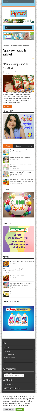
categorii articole (9, 373)
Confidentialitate (9, 354)
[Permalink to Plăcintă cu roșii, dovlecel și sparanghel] (6, 266)
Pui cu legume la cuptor (17, 276)
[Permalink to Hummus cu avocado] (6, 296)
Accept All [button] (20, 409)
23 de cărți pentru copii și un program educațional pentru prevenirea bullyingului (21, 285)
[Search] (32, 1)
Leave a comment (21, 72)
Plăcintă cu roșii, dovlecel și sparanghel (22, 261)
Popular (8, 146)
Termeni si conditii (9, 357)
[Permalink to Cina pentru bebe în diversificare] (6, 154)
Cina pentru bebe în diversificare (19, 150)
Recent (18, 146)
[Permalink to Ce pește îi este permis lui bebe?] (6, 162)
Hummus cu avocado (16, 292)
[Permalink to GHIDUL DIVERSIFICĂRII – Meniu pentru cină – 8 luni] (6, 177)
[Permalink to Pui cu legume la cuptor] (6, 280)
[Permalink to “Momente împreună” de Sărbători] (18, 91)
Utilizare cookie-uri (9, 361)
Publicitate (7, 351)
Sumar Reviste (8, 384)
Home (7, 45)
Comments (28, 146)
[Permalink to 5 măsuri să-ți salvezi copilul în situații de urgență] (6, 169)
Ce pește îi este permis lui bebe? (20, 157)
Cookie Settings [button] (8, 409)
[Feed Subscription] (33, 59)
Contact (6, 348)
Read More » (7, 106)
